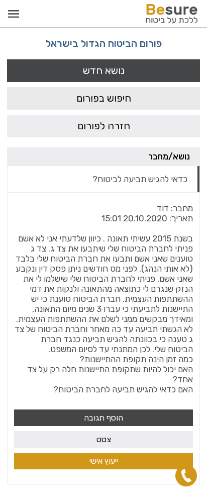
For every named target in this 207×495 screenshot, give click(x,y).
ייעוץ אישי (103, 461)
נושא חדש (104, 70)
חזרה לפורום (103, 126)
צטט (103, 439)
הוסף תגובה (103, 418)
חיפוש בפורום (103, 98)
